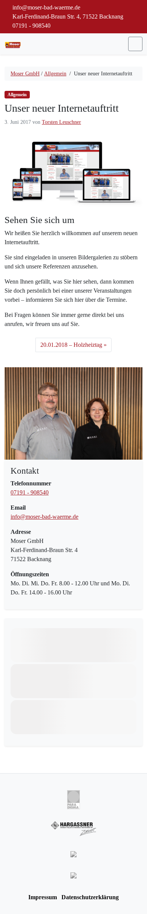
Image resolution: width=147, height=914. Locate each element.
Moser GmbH (25, 73)
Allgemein (55, 73)
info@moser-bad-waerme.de (44, 516)
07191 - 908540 (31, 25)
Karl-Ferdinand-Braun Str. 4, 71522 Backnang (67, 16)
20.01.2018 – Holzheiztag (71, 345)
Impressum (42, 897)
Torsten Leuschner (61, 122)
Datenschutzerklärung (90, 897)
